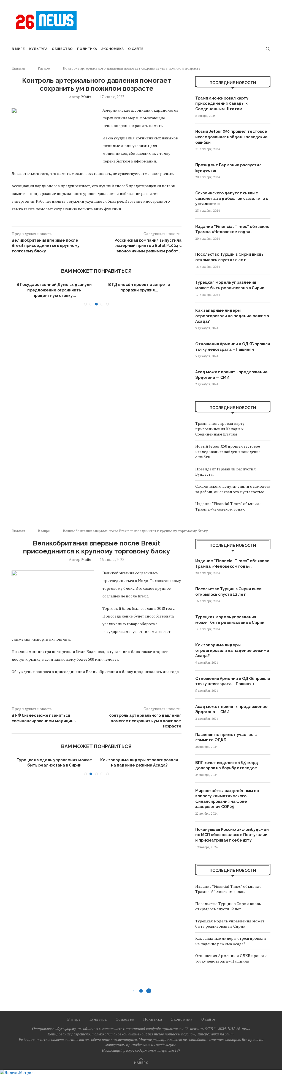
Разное (44, 68)
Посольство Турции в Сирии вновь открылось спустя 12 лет (229, 257)
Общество (62, 49)
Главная (18, 68)
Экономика (112, 49)
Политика (87, 49)
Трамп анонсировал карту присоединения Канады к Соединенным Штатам (221, 103)
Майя (86, 96)
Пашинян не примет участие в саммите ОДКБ (226, 737)
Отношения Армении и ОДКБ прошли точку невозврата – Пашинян (232, 347)
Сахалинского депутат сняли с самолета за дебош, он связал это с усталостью (231, 198)
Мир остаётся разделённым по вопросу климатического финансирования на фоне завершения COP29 (227, 799)
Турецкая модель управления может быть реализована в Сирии (229, 285)
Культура (38, 49)
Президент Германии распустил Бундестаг (228, 168)
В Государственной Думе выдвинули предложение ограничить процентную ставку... (54, 289)
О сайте (135, 49)
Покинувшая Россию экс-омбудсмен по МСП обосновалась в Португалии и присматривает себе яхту (232, 834)
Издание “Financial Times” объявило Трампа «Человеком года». (232, 229)
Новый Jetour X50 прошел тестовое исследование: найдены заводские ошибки (231, 136)
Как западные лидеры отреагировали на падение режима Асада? (232, 315)
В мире (18, 49)
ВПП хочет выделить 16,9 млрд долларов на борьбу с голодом (226, 765)
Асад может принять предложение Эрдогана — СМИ (231, 375)
